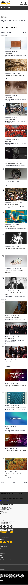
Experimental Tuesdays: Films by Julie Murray (15, 407)
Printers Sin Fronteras (10, 119)
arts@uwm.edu (4, 513)
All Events (3, 20)
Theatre (2, 21)
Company (7, 428)
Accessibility (2, 569)
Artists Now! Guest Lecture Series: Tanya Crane (15, 184)
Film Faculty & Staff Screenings (12, 317)
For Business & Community (5, 559)
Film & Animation (18, 20)
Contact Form (4, 515)
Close (2, 580)
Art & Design (8, 20)
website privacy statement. (19, 577)
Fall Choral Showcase (9, 338)
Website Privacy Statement (5, 567)
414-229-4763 (4, 512)
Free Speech (2, 550)
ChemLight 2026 (8, 97)
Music (23, 20)
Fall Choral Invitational (10, 361)
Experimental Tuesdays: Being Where (13, 163)
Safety (1, 548)
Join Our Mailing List (4, 500)
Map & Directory (3, 546)
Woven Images (8, 141)
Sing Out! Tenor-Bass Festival (11, 204)
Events (2, 29)
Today (14, 482)
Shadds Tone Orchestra (10, 226)
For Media (2, 561)
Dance (13, 20)
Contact (2, 539)
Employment (2, 553)
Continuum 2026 (8, 53)
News (1, 555)
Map (2, 511)
